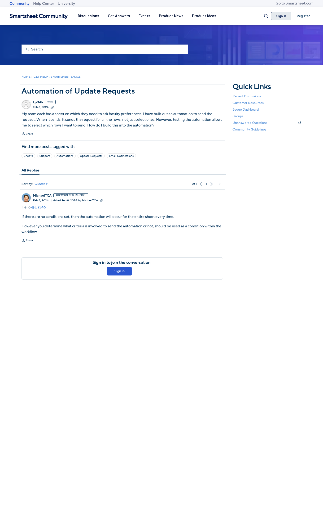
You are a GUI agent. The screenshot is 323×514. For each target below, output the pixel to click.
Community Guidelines (249, 129)
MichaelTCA (42, 196)
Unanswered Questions (266, 123)
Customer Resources (248, 102)
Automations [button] (65, 156)
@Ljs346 (38, 207)
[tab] (30, 170)
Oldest (40, 184)
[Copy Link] (52, 107)
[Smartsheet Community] (38, 16)
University (66, 3)
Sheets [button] (28, 156)
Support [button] (44, 156)
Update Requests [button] (91, 156)
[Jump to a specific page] (219, 184)
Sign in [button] (119, 271)
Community (19, 3)
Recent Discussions (246, 96)
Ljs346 (38, 102)
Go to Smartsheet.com (294, 3)
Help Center (43, 3)
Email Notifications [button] (121, 156)
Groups (237, 116)
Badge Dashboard (245, 109)
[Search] (266, 16)
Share (27, 134)
